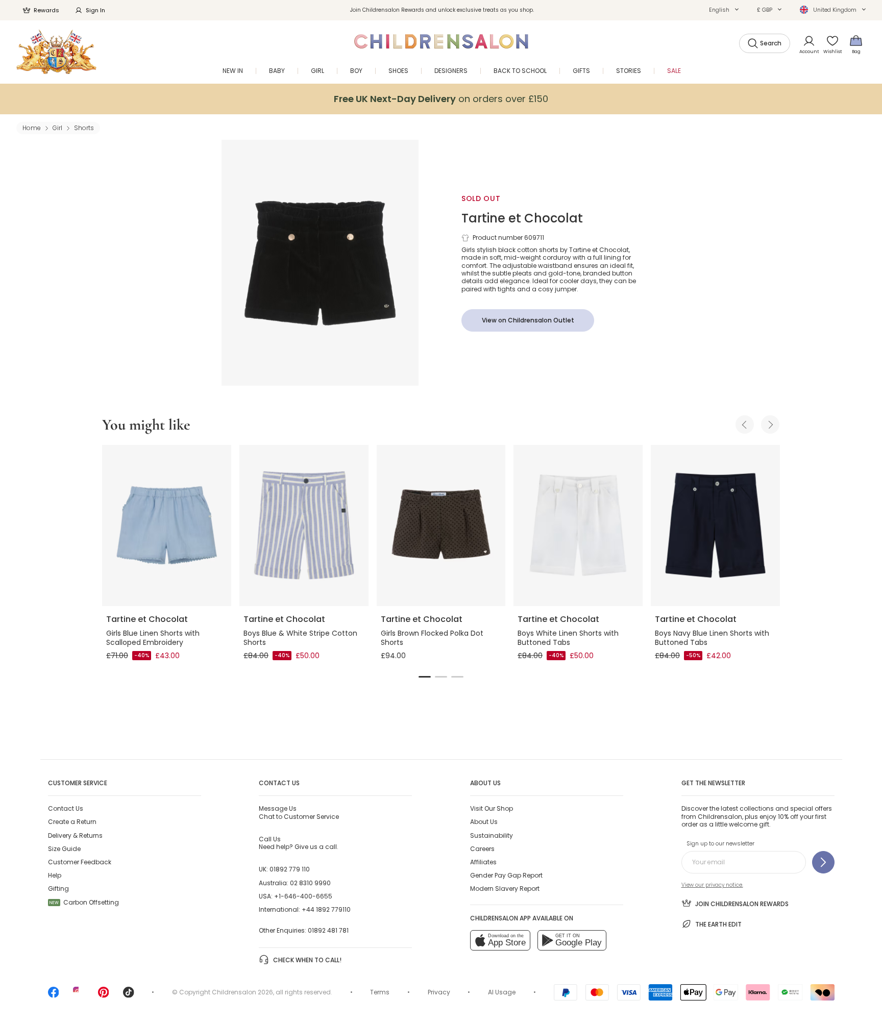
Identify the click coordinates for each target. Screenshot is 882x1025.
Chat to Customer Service (299, 812)
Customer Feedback (79, 862)
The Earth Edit (718, 924)
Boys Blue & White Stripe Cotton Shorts (300, 638)
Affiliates (483, 862)
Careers (482, 848)
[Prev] (745, 424)
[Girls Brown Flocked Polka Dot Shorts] (441, 525)
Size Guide (64, 848)
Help (54, 875)
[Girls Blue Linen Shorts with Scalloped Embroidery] (166, 525)
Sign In (95, 10)
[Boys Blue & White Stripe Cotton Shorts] (304, 525)
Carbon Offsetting (84, 902)
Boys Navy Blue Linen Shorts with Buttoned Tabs (712, 638)
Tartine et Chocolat (522, 218)
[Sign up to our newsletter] (823, 862)
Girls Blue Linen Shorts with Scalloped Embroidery (153, 638)
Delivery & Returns (75, 835)
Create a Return (72, 821)
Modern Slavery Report (505, 888)
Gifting (58, 888)
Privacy (439, 992)
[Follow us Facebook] (53, 995)
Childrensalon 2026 (242, 992)
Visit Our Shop (491, 808)
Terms (379, 992)
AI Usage (502, 992)
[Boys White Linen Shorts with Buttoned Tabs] (578, 525)
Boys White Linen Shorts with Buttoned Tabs (568, 638)
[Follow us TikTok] (128, 995)
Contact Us (65, 808)
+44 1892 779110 (326, 909)
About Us (484, 821)
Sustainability (491, 835)
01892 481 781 (328, 930)
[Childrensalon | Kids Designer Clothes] (56, 52)
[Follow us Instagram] (78, 995)
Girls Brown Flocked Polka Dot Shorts (432, 638)
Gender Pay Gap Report (506, 875)
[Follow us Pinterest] (103, 995)
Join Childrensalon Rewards (742, 903)
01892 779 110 (290, 869)
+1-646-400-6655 (303, 896)
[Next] (770, 424)
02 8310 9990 (310, 883)
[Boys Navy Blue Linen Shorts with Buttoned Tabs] (715, 525)
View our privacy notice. (712, 885)
